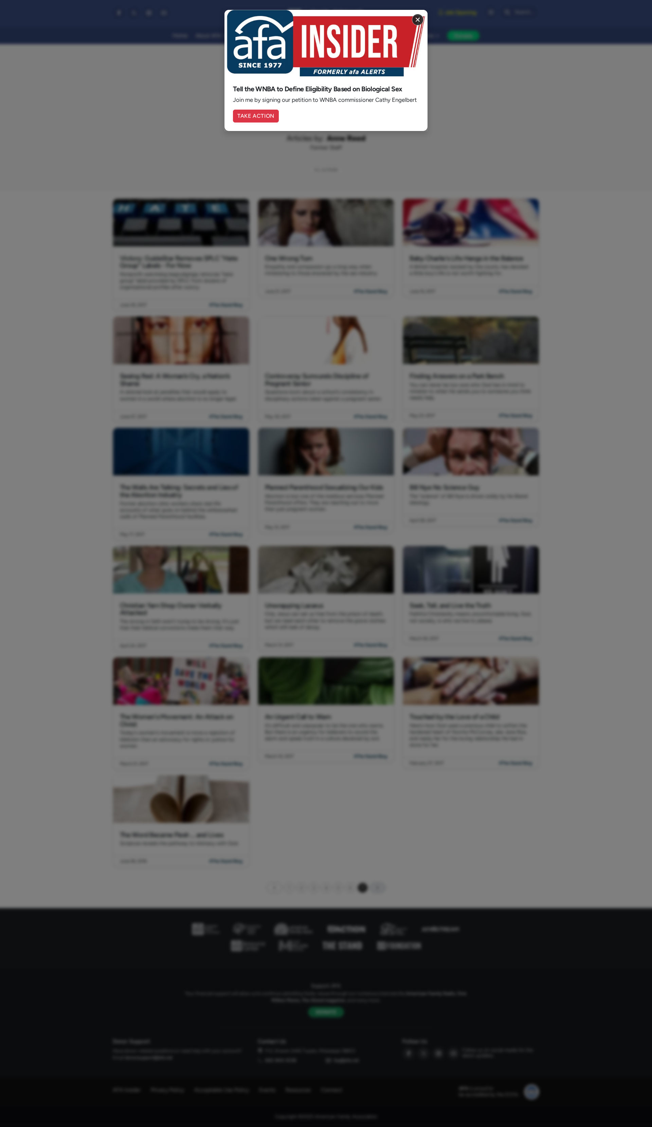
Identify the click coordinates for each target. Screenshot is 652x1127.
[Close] (417, 19)
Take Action (255, 116)
